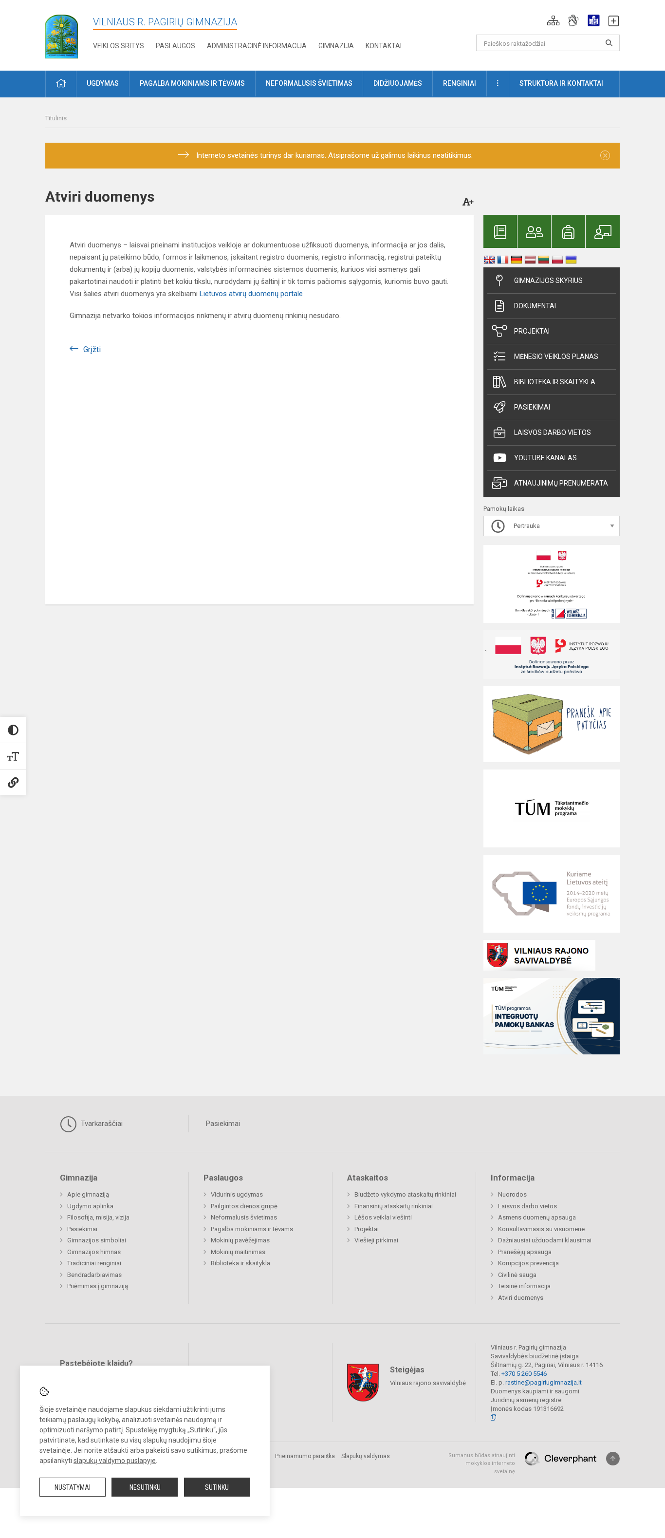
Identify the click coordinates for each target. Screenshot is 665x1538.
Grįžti (92, 349)
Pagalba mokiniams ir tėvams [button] (192, 83)
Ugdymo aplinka (90, 1206)
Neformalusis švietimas (244, 1217)
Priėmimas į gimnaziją (97, 1286)
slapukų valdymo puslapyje (115, 1460)
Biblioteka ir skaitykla (554, 382)
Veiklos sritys (118, 46)
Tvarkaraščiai (101, 1123)
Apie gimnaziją (88, 1194)
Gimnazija (336, 46)
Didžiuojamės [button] (397, 83)
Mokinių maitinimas (238, 1252)
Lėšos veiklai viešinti (383, 1217)
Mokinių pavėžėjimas (240, 1240)
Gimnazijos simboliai (96, 1240)
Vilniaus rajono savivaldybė (428, 1382)
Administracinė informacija (257, 46)
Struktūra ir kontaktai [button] (561, 83)
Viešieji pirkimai (376, 1240)
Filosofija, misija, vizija (98, 1217)
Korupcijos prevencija (528, 1263)
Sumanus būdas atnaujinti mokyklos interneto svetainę (481, 1463)
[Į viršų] (613, 1458)
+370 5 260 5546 (524, 1373)
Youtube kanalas (545, 458)
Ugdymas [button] (103, 83)
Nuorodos (512, 1194)
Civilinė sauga (517, 1274)
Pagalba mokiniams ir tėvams (252, 1229)
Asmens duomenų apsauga (537, 1217)
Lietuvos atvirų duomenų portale (251, 293)
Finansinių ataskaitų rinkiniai (393, 1206)
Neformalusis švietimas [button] (309, 83)
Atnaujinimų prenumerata (561, 483)
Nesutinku (145, 1487)
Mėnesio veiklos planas (556, 356)
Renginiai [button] (459, 83)
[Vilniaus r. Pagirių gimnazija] (61, 33)
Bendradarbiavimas (94, 1274)
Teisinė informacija (524, 1286)
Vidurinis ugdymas (237, 1194)
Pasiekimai (532, 407)
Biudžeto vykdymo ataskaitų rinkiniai (405, 1194)
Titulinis (56, 118)
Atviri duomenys (520, 1297)
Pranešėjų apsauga (525, 1252)
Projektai (532, 331)
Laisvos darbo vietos (552, 432)
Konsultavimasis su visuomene (541, 1229)
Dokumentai (535, 306)
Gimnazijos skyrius (548, 280)
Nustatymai (73, 1487)
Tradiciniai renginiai (94, 1263)
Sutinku (217, 1487)
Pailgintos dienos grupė (244, 1206)
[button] (553, 20)
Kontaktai (384, 46)
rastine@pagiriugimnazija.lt (543, 1382)
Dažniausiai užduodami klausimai (544, 1240)
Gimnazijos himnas (94, 1252)
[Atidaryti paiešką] (609, 42)
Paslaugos (175, 46)
